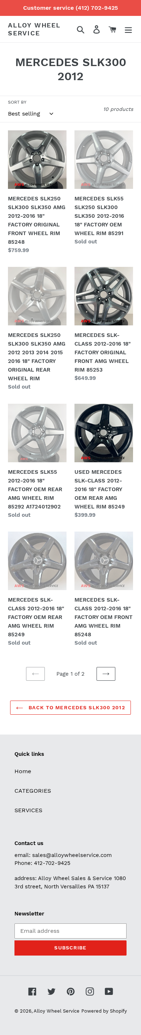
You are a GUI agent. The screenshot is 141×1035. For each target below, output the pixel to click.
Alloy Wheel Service (34, 29)
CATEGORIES (32, 790)
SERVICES (28, 810)
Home (22, 771)
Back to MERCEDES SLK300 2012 (76, 707)
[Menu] (128, 29)
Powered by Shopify (104, 1011)
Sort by (17, 102)
